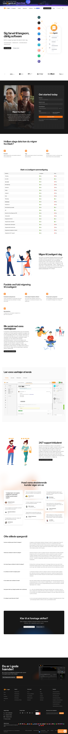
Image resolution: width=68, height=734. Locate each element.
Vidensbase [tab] (18, 377)
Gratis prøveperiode (47, 8)
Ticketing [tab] (6, 377)
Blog (40, 691)
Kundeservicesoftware (56, 693)
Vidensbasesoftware (56, 691)
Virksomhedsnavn (42, 106)
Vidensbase (7, 201)
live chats (48, 580)
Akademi (41, 695)
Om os (28, 691)
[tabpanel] (34, 401)
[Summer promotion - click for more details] (34, 3)
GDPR (48, 730)
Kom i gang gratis (7, 48)
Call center (7, 181)
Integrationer (6, 698)
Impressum (29, 699)
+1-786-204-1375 (8, 716)
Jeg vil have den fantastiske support (45, 459)
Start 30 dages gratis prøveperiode (9, 677)
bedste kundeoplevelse (43, 268)
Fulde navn (40, 97)
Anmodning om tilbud (17, 699)
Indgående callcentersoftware (57, 699)
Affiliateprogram (29, 697)
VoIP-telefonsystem (56, 695)
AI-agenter (14, 8)
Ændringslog (16, 697)
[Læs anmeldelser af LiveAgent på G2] (38, 713)
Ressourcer (25, 8)
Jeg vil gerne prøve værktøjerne (9, 351)
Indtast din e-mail (42, 102)
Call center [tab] (25, 377)
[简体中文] (43, 725)
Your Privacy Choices (44, 731)
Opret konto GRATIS (50, 116)
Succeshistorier (29, 695)
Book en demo (19, 677)
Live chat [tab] (12, 377)
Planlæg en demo (16, 48)
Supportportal (16, 691)
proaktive (50, 298)
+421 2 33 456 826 (8, 712)
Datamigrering (16, 693)
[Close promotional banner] (66, 1)
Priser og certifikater (30, 693)
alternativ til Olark (61, 598)
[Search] (41, 8)
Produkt (19, 8)
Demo (54, 8)
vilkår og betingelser (53, 119)
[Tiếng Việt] (41, 725)
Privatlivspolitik (43, 730)
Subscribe (61, 713)
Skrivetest (41, 699)
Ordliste (41, 693)
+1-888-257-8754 (8, 714)
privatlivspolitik (41, 120)
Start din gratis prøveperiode (29, 626)
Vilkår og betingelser (28, 730)
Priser (5, 694)
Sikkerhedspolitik (36, 730)
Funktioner (5, 696)
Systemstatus (16, 695)
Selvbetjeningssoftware (56, 697)
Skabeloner (42, 697)
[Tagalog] (39, 725)
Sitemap (52, 730)
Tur (4, 700)
